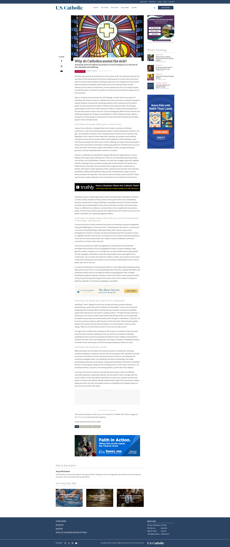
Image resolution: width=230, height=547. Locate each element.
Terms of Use (131, 543)
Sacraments (96, 426)
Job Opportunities (153, 534)
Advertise (164, 528)
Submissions (165, 534)
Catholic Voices (161, 83)
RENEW (59, 528)
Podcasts (114, 7)
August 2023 (101, 414)
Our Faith (159, 55)
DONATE (60, 525)
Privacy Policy (140, 543)
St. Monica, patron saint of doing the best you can (164, 68)
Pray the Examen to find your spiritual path (99, 497)
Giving (134, 7)
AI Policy (163, 525)
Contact (163, 531)
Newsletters (152, 2)
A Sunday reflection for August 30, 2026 (163, 86)
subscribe (166, 8)
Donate (160, 2)
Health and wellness (85, 426)
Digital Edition (143, 2)
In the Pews (80, 71)
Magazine (125, 7)
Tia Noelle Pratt (161, 79)
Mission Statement (153, 525)
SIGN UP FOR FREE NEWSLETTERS (71, 532)
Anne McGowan (92, 71)
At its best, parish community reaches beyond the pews (130, 497)
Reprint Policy (152, 531)
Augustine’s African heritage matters (165, 77)
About (95, 7)
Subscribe (171, 2)
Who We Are (151, 528)
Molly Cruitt (129, 500)
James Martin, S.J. (161, 62)
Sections (104, 7)
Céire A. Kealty (68, 501)
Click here (81, 417)
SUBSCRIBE (61, 521)
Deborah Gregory (99, 500)
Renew (165, 2)
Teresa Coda (160, 70)
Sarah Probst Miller (162, 88)
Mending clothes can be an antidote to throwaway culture (69, 496)
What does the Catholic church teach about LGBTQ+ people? (165, 58)
